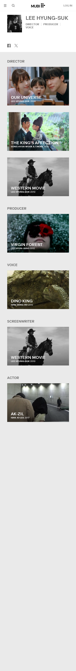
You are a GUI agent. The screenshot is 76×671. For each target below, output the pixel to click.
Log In (67, 5)
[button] (5, 5)
